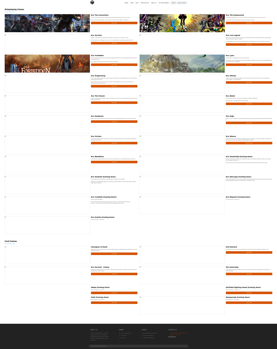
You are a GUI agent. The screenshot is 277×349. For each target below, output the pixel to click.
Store (131, 2)
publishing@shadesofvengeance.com (179, 332)
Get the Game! (249, 143)
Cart (174, 2)
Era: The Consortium (125, 333)
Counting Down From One (149, 333)
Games (126, 2)
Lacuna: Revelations (148, 335)
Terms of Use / (95, 346)
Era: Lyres (123, 337)
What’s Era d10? (145, 2)
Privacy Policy (102, 346)
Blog (137, 2)
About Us (153, 2)
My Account (182, 2)
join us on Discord (176, 334)
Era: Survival (123, 335)
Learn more (114, 23)
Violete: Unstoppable (148, 337)
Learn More (249, 23)
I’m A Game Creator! (163, 2)
